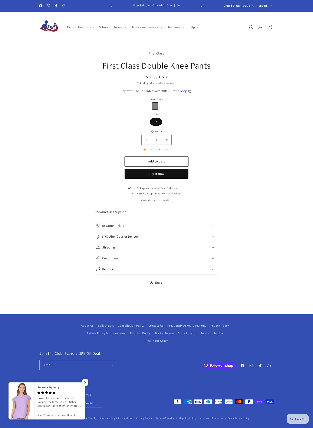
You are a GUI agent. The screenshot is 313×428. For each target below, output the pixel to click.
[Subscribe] (111, 365)
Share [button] (159, 282)
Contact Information (211, 418)
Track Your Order (156, 341)
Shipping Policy (140, 333)
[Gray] (155, 106)
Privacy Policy (219, 325)
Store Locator (187, 333)
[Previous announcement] (111, 6)
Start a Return (164, 333)
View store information (156, 200)
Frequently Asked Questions (186, 325)
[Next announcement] (202, 6)
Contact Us (156, 325)
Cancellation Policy (131, 325)
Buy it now (156, 174)
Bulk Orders (106, 325)
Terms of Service (212, 333)
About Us (87, 325)
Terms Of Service (165, 418)
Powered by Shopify (85, 418)
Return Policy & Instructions (106, 333)
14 (156, 122)
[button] (81, 27)
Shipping (142, 83)
